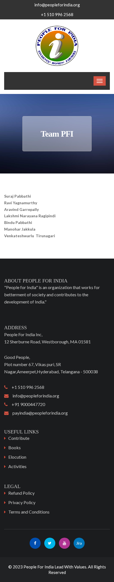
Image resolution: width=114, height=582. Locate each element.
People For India (39, 566)
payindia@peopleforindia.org (38, 412)
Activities (17, 466)
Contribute (18, 438)
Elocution (17, 457)
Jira (79, 543)
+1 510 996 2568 (26, 387)
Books (14, 447)
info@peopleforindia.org (57, 4)
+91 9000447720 (26, 404)
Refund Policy (21, 493)
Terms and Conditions (29, 511)
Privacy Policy (21, 502)
